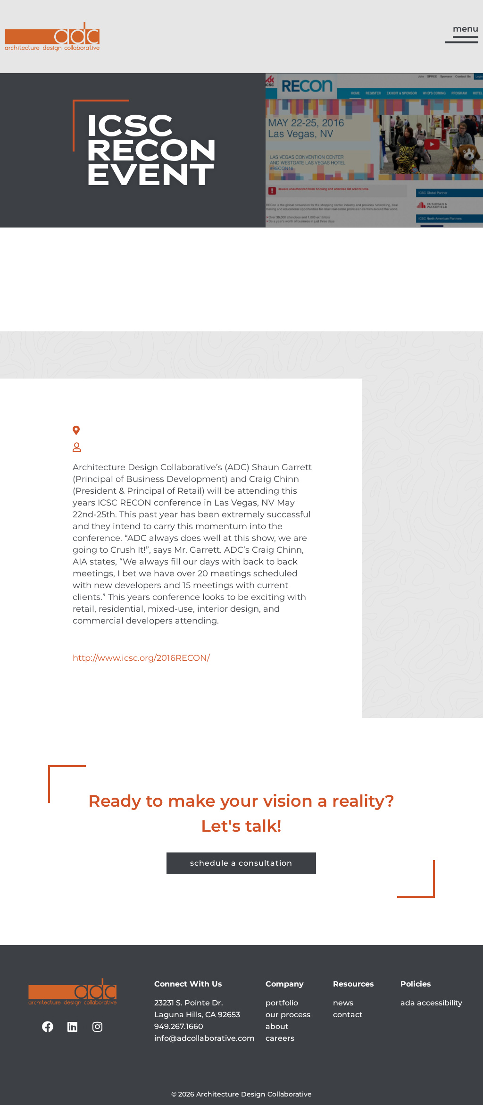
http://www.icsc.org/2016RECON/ (141, 658)
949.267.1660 (178, 1026)
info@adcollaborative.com (204, 1038)
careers (280, 1038)
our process (288, 1014)
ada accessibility (431, 1002)
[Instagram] (97, 1026)
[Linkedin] (72, 1026)
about (277, 1026)
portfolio (282, 1002)
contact (348, 1014)
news (343, 1002)
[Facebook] (47, 1026)
